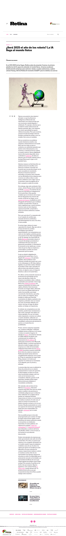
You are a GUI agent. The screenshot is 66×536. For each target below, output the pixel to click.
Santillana (30, 530)
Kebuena (54, 532)
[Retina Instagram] (34, 521)
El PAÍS (18, 530)
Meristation (53, 534)
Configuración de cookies (40, 514)
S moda (41, 534)
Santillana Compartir (37, 530)
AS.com (47, 530)
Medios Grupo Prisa (6, 534)
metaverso (28, 258)
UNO (27, 532)
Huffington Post (20, 532)
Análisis (8, 44)
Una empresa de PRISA (6, 531)
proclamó (26, 189)
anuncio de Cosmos (23, 200)
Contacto (11, 514)
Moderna (23, 534)
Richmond (17, 534)
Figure (26, 334)
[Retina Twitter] (32, 521)
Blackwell (25, 239)
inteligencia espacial (34, 427)
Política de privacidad (27, 514)
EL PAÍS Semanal (45, 532)
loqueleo (47, 534)
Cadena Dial (40, 532)
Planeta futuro (50, 532)
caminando (26, 410)
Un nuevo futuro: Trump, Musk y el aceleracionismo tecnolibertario (35, 498)
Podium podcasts (30, 534)
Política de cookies (52, 514)
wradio (30, 532)
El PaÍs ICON (35, 534)
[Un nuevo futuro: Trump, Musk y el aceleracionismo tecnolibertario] (23, 500)
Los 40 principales (24, 530)
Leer (7, 34)
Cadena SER (43, 530)
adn (51, 530)
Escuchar (15, 34)
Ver (11, 34)
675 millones (30, 340)
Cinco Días (36, 532)
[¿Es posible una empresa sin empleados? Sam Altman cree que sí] (23, 488)
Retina (31, 491)
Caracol (56, 530)
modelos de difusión (29, 283)
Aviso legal (18, 514)
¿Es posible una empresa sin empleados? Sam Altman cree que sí (35, 486)
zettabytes (29, 156)
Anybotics (28, 387)
